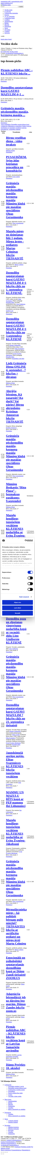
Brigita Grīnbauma (15, 345)
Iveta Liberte (16, 176)
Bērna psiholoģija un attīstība (16, 1109)
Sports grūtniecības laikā (15, 1093)
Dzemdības (11, 1091)
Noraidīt (17, 613)
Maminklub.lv (26, 1150)
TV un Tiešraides (9, 16)
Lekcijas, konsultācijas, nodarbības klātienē (14, 128)
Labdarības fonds (9, 18)
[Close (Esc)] (1, 1152)
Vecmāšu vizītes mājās (14, 1096)
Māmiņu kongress (13, 1127)
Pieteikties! (4, 102)
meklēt (21, 6)
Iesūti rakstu (4, 39)
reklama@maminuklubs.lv (8, 1143)
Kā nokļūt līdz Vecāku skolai (9, 51)
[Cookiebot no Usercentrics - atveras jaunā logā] (25, 540)
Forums (6, 15)
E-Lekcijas (7, 11)
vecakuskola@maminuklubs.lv (14, 53)
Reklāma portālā (26, 1147)
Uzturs (10, 1095)
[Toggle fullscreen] (5, 1152)
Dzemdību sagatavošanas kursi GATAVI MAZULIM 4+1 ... (17, 91)
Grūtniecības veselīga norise (16, 1090)
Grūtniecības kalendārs (11, 13)
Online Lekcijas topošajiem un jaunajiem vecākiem (16, 127)
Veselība (10, 1108)
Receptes (11, 1130)
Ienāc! (10, 39)
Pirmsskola (7, 26)
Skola (6, 28)
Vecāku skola (8, 10)
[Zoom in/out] (7, 1152)
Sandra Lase (9, 311)
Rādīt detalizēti (24, 597)
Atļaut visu (17, 602)
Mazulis (6, 25)
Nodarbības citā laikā (18, 358)
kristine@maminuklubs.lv (14, 1140)
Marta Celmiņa (19, 264)
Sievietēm (7, 30)
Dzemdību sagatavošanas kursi (20, 124)
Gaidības (7, 20)
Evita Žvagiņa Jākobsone (13, 743)
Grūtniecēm (4, 126)
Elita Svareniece (19, 348)
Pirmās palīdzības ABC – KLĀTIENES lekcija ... (17, 71)
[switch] (30, 578)
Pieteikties (4, 81)
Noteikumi (17, 1147)
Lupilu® (7, 31)
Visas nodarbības (6, 124)
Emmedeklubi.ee (17, 1150)
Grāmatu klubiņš (13, 1120)
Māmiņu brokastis (13, 1129)
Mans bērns (7, 1099)
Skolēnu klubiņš (13, 1122)
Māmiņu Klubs (10, 150)
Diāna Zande (16, 734)
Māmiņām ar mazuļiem (15, 126)
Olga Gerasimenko (17, 223)
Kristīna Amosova (11, 427)
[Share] (3, 1152)
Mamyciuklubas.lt (6, 1150)
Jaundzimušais (8, 21)
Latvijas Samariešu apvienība (14, 1055)
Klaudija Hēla (10, 302)
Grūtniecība (7, 1085)
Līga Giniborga (20, 304)
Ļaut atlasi (17, 608)
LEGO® (7, 33)
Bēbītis (6, 23)
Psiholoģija (11, 1106)
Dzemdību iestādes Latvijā (16, 1086)
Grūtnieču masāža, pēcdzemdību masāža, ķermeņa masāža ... (15, 112)
